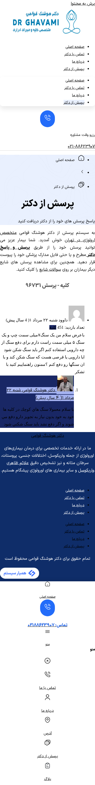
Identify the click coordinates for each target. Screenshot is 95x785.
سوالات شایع (50, 269)
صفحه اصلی (74, 47)
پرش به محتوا (83, 4)
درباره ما (78, 61)
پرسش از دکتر (74, 69)
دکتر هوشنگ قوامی (47, 436)
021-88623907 (81, 146)
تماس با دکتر (74, 54)
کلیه (52, 328)
